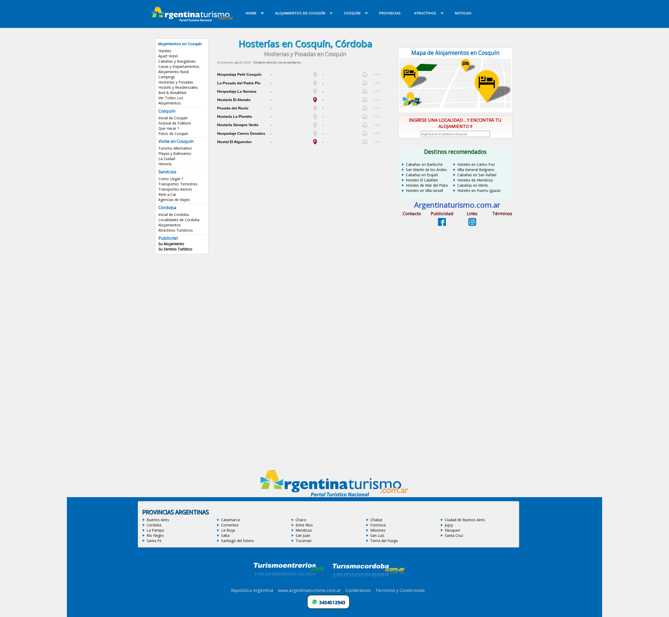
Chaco (301, 519)
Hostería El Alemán (234, 100)
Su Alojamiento (171, 243)
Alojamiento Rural (173, 71)
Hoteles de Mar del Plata (427, 185)
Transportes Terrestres (178, 183)
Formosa (378, 524)
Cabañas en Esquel (422, 174)
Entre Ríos (304, 524)
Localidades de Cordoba (178, 219)
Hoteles (164, 50)
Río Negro (155, 535)
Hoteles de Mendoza (475, 180)
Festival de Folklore (174, 123)
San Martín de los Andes (426, 169)
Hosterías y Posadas (175, 82)
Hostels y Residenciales (178, 87)
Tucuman (304, 540)
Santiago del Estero (237, 540)
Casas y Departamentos (178, 66)
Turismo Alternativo (175, 148)
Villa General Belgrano (475, 169)
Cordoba (154, 524)
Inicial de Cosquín (173, 117)
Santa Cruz (454, 535)
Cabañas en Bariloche (424, 164)
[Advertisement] (305, 183)
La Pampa (155, 530)
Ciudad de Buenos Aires (465, 519)
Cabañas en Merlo (472, 185)
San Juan (303, 535)
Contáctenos (358, 590)
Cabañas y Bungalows (177, 61)
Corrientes (230, 524)
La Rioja (228, 530)
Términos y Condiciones (400, 590)
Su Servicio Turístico (175, 248)
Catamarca (230, 519)
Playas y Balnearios (174, 153)
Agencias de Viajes (174, 199)
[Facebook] (442, 224)
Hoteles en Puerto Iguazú (478, 190)
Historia (164, 163)
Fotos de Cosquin (173, 133)
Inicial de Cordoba (173, 214)
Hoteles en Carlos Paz (476, 164)
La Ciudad (166, 158)
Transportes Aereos (175, 189)
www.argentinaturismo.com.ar (309, 590)
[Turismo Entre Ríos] (289, 584)
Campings (166, 76)
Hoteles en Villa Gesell (424, 190)
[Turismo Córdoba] (368, 584)
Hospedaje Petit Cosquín (239, 74)
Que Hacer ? (168, 128)
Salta (225, 535)
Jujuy (449, 524)
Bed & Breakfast (172, 92)
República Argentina (252, 590)
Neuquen (452, 530)
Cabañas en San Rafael (476, 174)
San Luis (377, 535)
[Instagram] (472, 224)
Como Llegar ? (170, 178)
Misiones (377, 530)
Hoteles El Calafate (422, 180)
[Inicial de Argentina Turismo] (194, 20)
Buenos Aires (158, 519)
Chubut (376, 519)
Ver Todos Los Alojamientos (170, 100)
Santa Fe (154, 540)
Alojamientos (169, 224)
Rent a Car (167, 194)
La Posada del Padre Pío (239, 83)
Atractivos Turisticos (175, 230)
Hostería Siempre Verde (237, 125)
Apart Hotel (168, 56)
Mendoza (304, 530)
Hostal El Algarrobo (234, 142)
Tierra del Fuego (384, 540)
